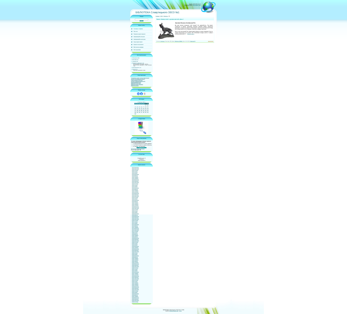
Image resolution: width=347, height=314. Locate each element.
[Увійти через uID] (138, 93)
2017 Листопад (135, 229)
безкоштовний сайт (173, 310)
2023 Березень (135, 293)
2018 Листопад (135, 240)
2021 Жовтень (135, 277)
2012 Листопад (135, 168)
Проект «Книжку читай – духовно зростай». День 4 (169, 19)
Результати (133, 148)
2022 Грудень (135, 290)
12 (139, 108)
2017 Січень (135, 221)
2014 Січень (135, 185)
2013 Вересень (135, 179)
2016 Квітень (135, 215)
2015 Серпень (135, 205)
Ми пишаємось (135, 67)
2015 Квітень (135, 201)
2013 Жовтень (135, 181)
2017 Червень (135, 227)
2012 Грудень (135, 170)
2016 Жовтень (135, 217)
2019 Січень (135, 243)
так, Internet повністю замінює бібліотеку (142, 145)
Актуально (134, 57)
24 (135, 112)
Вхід (200, 5)
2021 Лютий (134, 270)
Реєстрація (195, 5)
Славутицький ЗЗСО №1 (137, 80)
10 (135, 108)
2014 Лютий (134, 186)
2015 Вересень (135, 206)
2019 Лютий (134, 244)
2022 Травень (135, 282)
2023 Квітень (135, 295)
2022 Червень (135, 284)
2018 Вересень (135, 238)
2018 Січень (135, 232)
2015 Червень (135, 204)
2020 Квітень (135, 257)
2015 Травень (135, 202)
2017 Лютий (134, 223)
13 (141, 108)
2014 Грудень (135, 197)
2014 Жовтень (135, 194)
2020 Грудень (135, 267)
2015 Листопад (135, 208)
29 (145, 112)
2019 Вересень (135, 248)
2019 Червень (135, 247)
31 (135, 113)
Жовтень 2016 (141, 102)
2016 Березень (135, 213)
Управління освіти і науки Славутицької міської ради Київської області (140, 78)
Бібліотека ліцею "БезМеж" (137, 84)
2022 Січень (135, 281)
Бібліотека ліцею (135, 85)
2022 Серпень (135, 285)
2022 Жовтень (135, 288)
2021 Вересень (135, 276)
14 (143, 108)
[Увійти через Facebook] (141, 93)
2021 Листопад (135, 278)
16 (147, 108)
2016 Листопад (135, 219)
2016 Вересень (135, 216)
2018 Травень (135, 235)
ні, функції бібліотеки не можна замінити (142, 143)
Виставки (134, 59)
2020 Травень (135, 258)
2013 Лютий (134, 173)
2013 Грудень (135, 183)
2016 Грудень (135, 220)
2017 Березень (135, 224)
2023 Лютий (134, 292)
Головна (157, 16)
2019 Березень (135, 246)
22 (145, 110)
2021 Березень (135, 272)
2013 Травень (135, 177)
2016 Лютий (134, 212)
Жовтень (166, 16)
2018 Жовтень (135, 239)
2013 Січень (135, 171)
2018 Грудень (135, 242)
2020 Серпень (135, 262)
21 (143, 110)
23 (147, 110)
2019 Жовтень (135, 250)
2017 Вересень (135, 228)
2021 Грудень (135, 280)
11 (137, 108)
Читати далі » (190, 34)
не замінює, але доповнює (139, 146)
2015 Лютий (134, 198)
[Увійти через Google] (144, 93)
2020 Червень (135, 259)
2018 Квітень (135, 234)
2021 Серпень (135, 274)
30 (147, 112)
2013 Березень (135, 174)
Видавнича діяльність (137, 63)
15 (145, 108)
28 (143, 112)
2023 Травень (135, 296)
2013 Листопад (135, 182)
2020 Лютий (134, 254)
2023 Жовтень (135, 299)
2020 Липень (135, 261)
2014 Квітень (135, 189)
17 (135, 110)
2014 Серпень (135, 192)
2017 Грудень (135, 231)
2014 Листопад (135, 196)
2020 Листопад (135, 266)
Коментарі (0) (192, 41)
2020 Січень (135, 253)
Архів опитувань (141, 148)
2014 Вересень (135, 193)
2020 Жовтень (135, 265)
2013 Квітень (135, 175)
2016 (161, 16)
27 (141, 112)
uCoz (180, 310)
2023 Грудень (135, 301)
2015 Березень (135, 200)
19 (139, 110)
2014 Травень (135, 190)
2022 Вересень (135, 286)
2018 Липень (135, 236)
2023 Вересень (135, 297)
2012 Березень (135, 167)
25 (137, 112)
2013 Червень (135, 178)
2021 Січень (135, 269)
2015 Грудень (135, 209)
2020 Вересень (135, 263)
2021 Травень (135, 273)
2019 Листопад (135, 251)
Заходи (134, 61)
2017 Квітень (135, 225)
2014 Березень (135, 187)
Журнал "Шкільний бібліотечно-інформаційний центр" (138, 82)
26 (139, 112)
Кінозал (134, 69)
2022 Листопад (135, 289)
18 (137, 110)
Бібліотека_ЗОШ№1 (178, 41)
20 (141, 110)
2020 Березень (135, 255)
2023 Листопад (135, 300)
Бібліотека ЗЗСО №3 (136, 83)
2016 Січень (135, 211)
